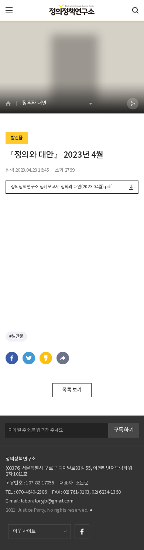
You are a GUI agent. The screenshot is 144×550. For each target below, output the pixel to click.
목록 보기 (72, 390)
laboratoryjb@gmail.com (47, 501)
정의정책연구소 (21, 459)
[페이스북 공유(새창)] (12, 358)
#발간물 (16, 336)
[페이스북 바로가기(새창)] (82, 531)
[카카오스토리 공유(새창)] (46, 358)
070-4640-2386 (31, 492)
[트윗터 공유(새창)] (29, 358)
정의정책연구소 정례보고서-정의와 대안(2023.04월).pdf (61, 187)
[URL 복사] (62, 358)
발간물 (17, 137)
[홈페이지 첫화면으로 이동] (11, 103)
